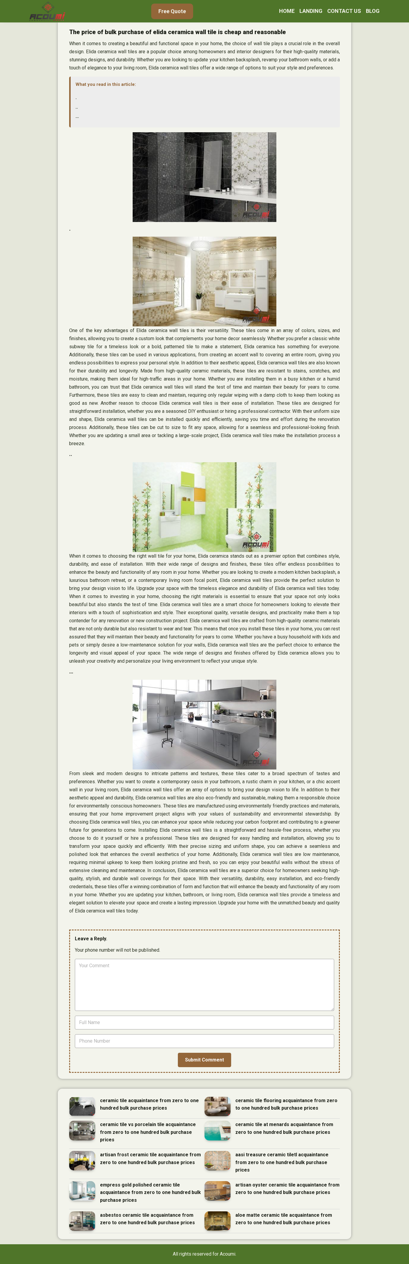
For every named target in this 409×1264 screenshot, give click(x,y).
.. (76, 107)
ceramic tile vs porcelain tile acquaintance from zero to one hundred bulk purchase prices (148, 1132)
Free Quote (172, 11)
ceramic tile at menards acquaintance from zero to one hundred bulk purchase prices (284, 1128)
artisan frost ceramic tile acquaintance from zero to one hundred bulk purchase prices (150, 1158)
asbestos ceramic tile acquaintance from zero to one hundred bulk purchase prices (147, 1219)
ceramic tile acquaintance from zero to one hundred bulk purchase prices (149, 1104)
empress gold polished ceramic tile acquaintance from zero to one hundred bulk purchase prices (150, 1192)
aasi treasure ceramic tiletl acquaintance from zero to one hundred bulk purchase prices (281, 1162)
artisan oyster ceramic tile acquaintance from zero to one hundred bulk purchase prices (287, 1188)
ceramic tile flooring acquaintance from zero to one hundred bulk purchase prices (286, 1104)
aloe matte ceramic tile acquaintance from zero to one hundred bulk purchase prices (283, 1219)
